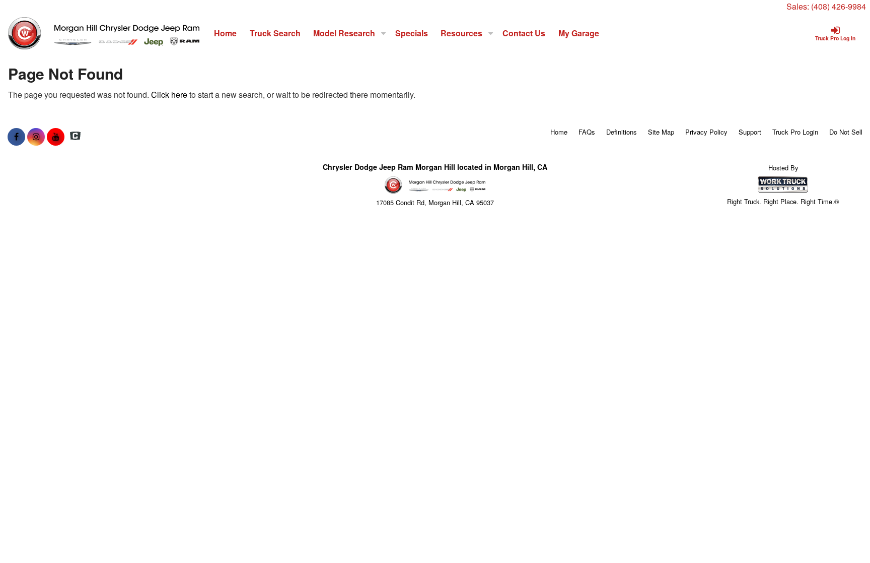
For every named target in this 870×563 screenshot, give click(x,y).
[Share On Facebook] (16, 137)
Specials (411, 33)
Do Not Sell (845, 132)
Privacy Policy (706, 132)
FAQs (586, 132)
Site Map (661, 132)
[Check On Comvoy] (75, 137)
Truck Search (275, 33)
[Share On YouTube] (55, 137)
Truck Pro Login (795, 132)
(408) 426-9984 (838, 6)
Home (225, 33)
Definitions (621, 132)
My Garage (578, 33)
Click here (169, 94)
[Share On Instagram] (36, 137)
